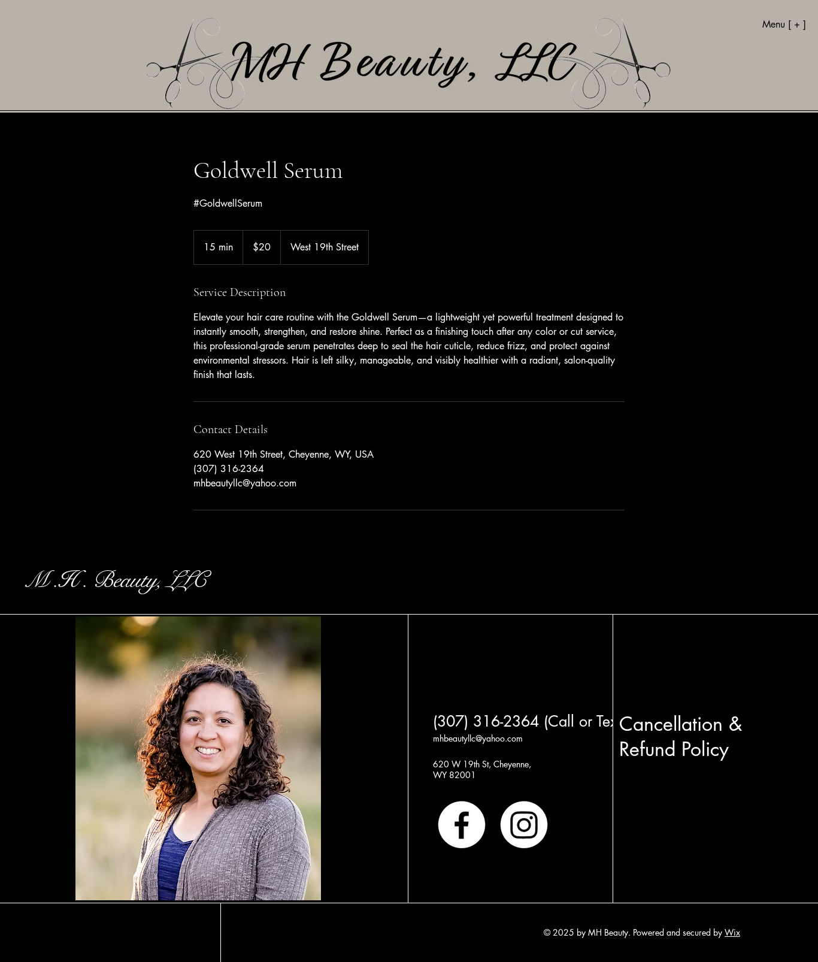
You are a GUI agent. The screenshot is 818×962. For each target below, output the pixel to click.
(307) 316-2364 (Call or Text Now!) (550, 721)
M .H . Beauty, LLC (115, 579)
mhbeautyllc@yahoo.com (478, 738)
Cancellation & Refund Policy (680, 736)
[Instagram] (524, 825)
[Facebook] (461, 825)
